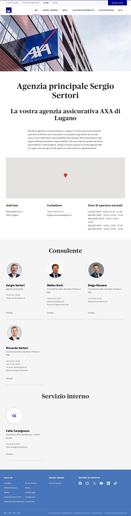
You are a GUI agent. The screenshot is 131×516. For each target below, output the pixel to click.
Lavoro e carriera (50, 10)
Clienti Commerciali (30, 3)
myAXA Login (30, 492)
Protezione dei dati (82, 513)
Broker (6, 492)
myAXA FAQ (29, 501)
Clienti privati (12, 3)
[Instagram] (88, 482)
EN (19, 513)
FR (10, 513)
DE (5, 513)
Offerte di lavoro (10, 488)
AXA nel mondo (55, 483)
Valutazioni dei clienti (12, 497)
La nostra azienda (106, 10)
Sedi (36, 10)
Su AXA (46, 3)
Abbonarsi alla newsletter (14, 501)
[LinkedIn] (109, 482)
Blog (120, 10)
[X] (95, 482)
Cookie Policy (97, 513)
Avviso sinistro (31, 483)
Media (65, 10)
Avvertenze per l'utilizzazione (60, 513)
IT (15, 513)
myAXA (55, 3)
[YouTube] (102, 482)
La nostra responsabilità (83, 10)
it (101, 3)
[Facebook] (81, 482)
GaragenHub (30, 497)
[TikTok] (116, 482)
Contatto (7, 483)
